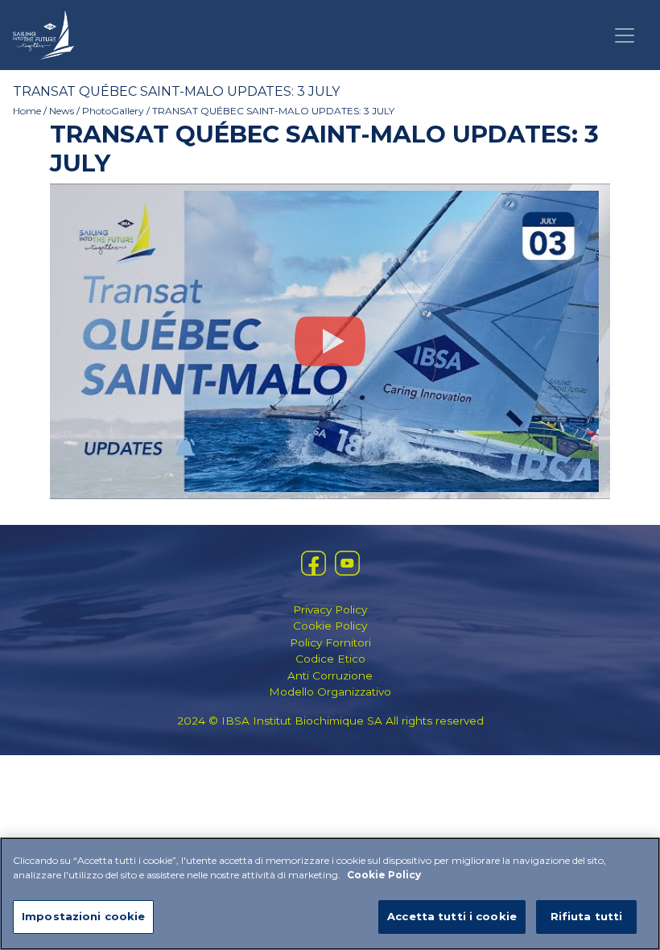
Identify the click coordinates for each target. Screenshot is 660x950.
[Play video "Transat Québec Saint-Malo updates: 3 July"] (330, 341)
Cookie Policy (330, 625)
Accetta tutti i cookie (452, 916)
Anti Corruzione (330, 675)
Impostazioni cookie (83, 916)
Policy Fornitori (330, 642)
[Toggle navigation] (624, 35)
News (61, 111)
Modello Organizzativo (330, 691)
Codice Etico (330, 658)
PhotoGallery (113, 111)
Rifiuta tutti (587, 916)
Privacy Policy (330, 609)
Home (27, 111)
